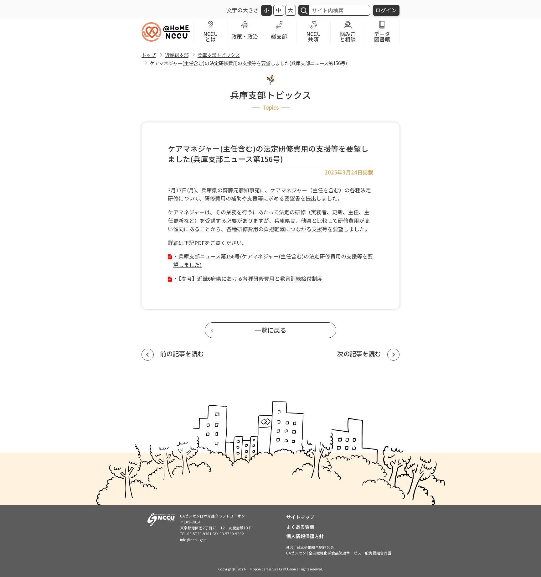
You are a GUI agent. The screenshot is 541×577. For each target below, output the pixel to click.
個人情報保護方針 (305, 536)
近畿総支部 (176, 54)
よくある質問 (300, 526)
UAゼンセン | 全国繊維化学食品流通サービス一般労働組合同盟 (338, 552)
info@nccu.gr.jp (193, 539)
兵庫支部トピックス (219, 54)
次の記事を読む (359, 353)
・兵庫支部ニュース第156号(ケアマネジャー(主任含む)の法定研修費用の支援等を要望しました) (273, 260)
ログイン (386, 10)
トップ (149, 54)
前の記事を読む (182, 353)
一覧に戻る (270, 330)
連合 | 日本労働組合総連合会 (310, 547)
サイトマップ (300, 516)
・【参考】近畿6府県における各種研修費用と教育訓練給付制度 (247, 278)
